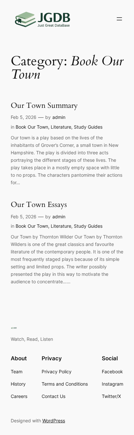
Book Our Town (32, 127)
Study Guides (88, 127)
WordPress (53, 420)
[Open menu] (119, 19)
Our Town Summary (44, 105)
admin (58, 117)
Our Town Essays (39, 204)
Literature (61, 127)
